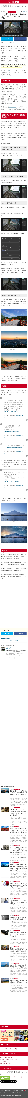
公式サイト (12, 107)
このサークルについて (6, 1057)
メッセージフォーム (15, 1092)
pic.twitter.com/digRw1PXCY (14, 447)
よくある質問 (3, 1061)
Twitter (11, 658)
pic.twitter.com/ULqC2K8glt (11, 411)
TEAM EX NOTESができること (8, 1059)
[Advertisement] (14, 595)
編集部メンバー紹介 (5, 1063)
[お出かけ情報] (14, 1040)
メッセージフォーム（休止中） (8, 1049)
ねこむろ (25, 11)
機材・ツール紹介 (5, 638)
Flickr (17, 658)
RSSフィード (18, 1077)
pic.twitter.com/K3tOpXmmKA (11, 431)
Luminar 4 (11, 70)
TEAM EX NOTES (10, 1095)
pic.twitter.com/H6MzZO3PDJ (11, 481)
